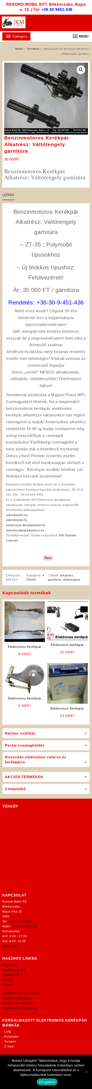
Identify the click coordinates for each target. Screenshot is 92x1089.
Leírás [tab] (8, 195)
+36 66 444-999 (19, 921)
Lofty (7, 1031)
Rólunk (7, 980)
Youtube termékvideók (18, 1003)
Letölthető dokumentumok (20, 993)
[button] (81, 70)
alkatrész (66, 575)
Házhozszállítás (13, 970)
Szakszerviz (11, 975)
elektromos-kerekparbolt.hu (25, 525)
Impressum (10, 946)
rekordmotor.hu (17, 515)
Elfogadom (47, 1082)
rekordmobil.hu (17, 520)
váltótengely (71, 579)
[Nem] (86, 1071)
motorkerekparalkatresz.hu (25, 530)
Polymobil (11, 1036)
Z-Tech (9, 1046)
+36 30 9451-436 (57, 10)
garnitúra (54, 579)
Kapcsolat (9, 965)
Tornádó (10, 1041)
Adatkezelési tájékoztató (20, 1008)
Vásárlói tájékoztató (16, 998)
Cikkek (7, 984)
